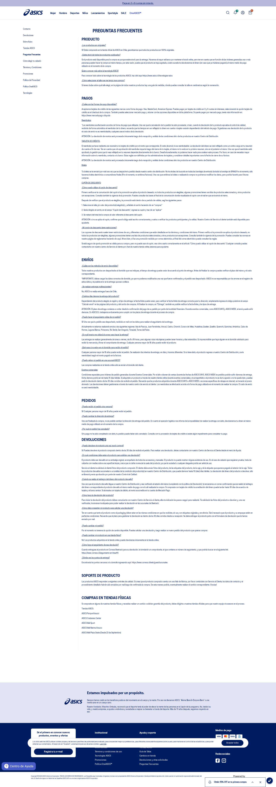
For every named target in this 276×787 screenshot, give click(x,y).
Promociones (28, 74)
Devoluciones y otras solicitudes (153, 760)
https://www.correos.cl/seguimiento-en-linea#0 (100, 553)
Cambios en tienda (147, 756)
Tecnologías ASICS (103, 756)
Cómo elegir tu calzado (32, 61)
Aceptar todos (232, 743)
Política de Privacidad (31, 80)
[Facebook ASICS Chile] (217, 762)
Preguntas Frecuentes (31, 55)
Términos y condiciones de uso (108, 752)
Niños (85, 13)
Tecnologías (27, 93)
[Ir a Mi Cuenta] (243, 13)
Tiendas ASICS (29, 48)
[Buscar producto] (228, 13)
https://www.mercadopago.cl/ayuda (96, 116)
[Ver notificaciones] (235, 13)
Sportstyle (113, 13)
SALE (123, 13)
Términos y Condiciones (32, 67)
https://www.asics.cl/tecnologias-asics (157, 76)
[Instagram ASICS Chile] (224, 762)
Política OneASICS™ (103, 764)
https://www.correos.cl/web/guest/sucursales (150, 563)
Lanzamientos (98, 13)
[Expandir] (252, 782)
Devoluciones (28, 35)
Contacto (26, 29)
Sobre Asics (27, 42)
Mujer (53, 13)
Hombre (63, 13)
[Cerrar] (260, 782)
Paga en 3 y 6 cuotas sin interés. (138, 3)
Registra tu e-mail (53, 752)
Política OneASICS (30, 87)
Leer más (103, 744)
